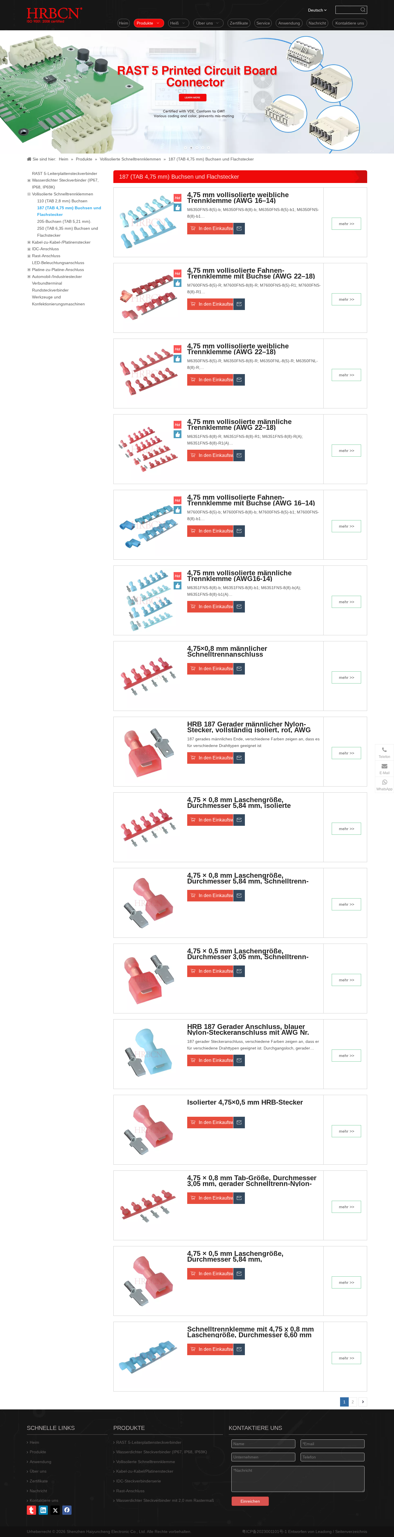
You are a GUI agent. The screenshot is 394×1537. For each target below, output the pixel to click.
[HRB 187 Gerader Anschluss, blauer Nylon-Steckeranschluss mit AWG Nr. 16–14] (148, 1053)
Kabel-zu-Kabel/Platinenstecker (144, 1471)
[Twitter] (55, 1510)
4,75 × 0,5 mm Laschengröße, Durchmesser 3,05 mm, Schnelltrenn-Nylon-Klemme (248, 954)
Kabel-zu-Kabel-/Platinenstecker (61, 242)
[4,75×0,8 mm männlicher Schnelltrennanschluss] (148, 675)
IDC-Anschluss (45, 248)
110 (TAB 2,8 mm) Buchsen (62, 201)
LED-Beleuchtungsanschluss (58, 262)
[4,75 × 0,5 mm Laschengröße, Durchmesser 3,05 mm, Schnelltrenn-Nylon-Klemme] (148, 978)
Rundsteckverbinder (50, 290)
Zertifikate (39, 1481)
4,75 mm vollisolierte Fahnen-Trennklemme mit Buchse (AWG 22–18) (251, 273)
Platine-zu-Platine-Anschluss (58, 269)
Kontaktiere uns (44, 1500)
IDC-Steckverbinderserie (138, 1481)
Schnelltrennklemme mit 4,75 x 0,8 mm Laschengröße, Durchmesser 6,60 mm (250, 1332)
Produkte (38, 1452)
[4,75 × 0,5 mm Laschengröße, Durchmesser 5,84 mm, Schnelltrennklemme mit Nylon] (148, 1280)
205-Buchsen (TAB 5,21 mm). (64, 221)
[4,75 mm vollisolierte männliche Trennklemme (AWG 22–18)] (148, 448)
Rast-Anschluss (46, 255)
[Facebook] (67, 1510)
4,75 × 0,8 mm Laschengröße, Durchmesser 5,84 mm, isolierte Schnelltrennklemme (239, 802)
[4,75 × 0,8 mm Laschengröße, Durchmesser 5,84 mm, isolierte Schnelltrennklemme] (148, 826)
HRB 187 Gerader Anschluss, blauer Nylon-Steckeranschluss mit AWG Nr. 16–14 (248, 1029)
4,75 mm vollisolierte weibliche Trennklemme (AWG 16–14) (238, 197)
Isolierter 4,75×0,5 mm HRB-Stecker (245, 1102)
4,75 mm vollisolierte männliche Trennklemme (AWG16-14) (239, 576)
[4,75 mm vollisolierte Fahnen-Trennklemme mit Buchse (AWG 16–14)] (148, 524)
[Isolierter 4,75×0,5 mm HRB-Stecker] (148, 1129)
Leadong (324, 1531)
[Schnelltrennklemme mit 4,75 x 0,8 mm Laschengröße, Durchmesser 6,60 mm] (148, 1356)
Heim (34, 1442)
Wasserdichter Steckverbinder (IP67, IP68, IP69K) (161, 1452)
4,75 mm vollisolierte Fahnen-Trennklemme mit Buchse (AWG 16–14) (251, 500)
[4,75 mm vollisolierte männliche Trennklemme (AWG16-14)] (148, 599)
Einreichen (250, 1501)
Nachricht (38, 1491)
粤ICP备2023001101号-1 (264, 1531)
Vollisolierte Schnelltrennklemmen (62, 194)
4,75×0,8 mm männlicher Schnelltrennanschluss (227, 651)
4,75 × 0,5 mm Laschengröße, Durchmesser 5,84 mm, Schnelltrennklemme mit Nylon (237, 1256)
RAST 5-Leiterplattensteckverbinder (64, 173)
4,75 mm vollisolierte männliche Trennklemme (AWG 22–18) (239, 424)
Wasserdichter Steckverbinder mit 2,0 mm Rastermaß (165, 1500)
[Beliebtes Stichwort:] (363, 10)
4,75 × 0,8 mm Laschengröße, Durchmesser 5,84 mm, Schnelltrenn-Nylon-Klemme (248, 878)
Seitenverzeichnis (351, 1531)
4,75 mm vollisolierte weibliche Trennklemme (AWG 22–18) (238, 349)
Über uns (38, 1471)
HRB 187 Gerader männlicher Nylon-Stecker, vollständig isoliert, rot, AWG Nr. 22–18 (249, 727)
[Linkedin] (43, 1510)
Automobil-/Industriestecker (57, 276)
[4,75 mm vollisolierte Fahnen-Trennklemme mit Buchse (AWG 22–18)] (148, 297)
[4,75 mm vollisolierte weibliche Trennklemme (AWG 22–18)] (148, 373)
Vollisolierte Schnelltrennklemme (145, 1461)
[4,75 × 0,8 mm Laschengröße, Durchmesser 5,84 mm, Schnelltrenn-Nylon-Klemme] (148, 902)
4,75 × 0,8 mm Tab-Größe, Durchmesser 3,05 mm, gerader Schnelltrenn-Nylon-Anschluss (251, 1181)
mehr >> (346, 223)
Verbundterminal (47, 283)
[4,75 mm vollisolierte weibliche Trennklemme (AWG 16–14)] (148, 221)
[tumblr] (31, 1510)
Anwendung (40, 1461)
